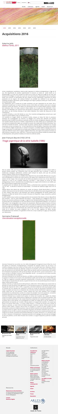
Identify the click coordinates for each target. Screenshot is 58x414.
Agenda (37, 6)
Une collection (45, 373)
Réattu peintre (34, 373)
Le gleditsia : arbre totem (11, 354)
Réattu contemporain (34, 383)
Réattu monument (35, 367)
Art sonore (44, 372)
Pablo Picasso (44, 355)
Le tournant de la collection (45, 369)
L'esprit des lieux (10, 350)
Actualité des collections (33, 351)
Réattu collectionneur (34, 376)
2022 (31, 357)
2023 (31, 356)
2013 (19, 28)
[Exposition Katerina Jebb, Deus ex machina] (29, 67)
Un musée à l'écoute (46, 375)
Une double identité (10, 353)
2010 (34, 28)
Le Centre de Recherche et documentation (15, 392)
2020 (31, 360)
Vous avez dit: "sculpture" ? (44, 354)
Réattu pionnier (46, 360)
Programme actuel (34, 336)
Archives (13, 2)
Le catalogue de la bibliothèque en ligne (14, 393)
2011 (29, 28)
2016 (4, 28)
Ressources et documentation (14, 391)
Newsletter (24, 2)
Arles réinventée (45, 371)
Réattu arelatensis (34, 375)
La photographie (45, 362)
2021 (31, 359)
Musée (23, 6)
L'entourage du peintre (35, 377)
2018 (31, 362)
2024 (31, 355)
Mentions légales (10, 399)
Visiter (43, 6)
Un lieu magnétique (10, 352)
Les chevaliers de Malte (35, 369)
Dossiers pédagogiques (11, 394)
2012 (24, 28)
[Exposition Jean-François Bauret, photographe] (29, 155)
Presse (19, 2)
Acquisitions (32, 353)
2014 (14, 28)
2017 (31, 364)
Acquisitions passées (34, 365)
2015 (9, 28)
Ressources (50, 6)
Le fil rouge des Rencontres (45, 366)
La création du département (45, 364)
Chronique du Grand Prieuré (12, 356)
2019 (31, 361)
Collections (30, 6)
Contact (8, 397)
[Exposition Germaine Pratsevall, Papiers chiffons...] (29, 240)
